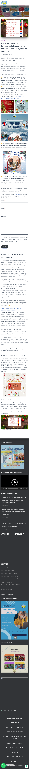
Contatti (14, 761)
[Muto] (23, 488)
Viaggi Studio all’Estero (14, 732)
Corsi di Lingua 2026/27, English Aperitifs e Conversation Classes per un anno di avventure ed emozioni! (14, 500)
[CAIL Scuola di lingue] (5, 3)
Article (3, 40)
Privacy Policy (10, 765)
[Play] (3, 488)
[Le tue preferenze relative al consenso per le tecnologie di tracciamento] (26, 766)
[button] (14, 482)
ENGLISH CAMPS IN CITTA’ (14, 757)
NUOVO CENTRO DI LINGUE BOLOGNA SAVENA (14, 738)
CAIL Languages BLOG (14, 718)
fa (9, 429)
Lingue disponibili (14, 723)
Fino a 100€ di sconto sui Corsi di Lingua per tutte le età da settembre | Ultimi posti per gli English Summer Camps (14, 523)
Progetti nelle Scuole (15, 743)
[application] (14, 482)
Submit (5, 246)
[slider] (13, 488)
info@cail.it (17, 194)
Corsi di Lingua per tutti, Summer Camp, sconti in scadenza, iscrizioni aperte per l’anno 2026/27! (13, 512)
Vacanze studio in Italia (14, 727)
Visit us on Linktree (7, 594)
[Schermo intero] (26, 488)
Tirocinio (14, 752)
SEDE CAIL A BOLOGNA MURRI (14, 747)
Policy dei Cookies (18, 765)
